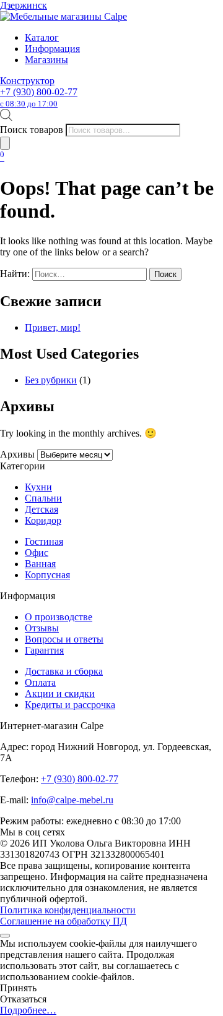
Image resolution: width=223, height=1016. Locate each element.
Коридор (43, 520)
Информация (52, 48)
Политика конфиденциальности (68, 910)
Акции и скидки (60, 693)
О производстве (58, 617)
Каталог (42, 37)
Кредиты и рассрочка (70, 704)
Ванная (40, 563)
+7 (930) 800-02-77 (38, 97)
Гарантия (44, 650)
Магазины (46, 59)
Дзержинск (23, 5)
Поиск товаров (31, 129)
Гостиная (44, 541)
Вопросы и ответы (64, 639)
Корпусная (47, 575)
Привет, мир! (53, 327)
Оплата (40, 682)
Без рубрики (51, 380)
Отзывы (42, 628)
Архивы (17, 454)
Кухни (38, 487)
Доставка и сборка (64, 671)
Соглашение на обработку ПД (63, 921)
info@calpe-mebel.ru (72, 800)
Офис (36, 552)
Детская (41, 509)
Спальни (43, 498)
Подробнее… (28, 1010)
